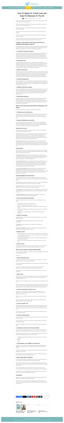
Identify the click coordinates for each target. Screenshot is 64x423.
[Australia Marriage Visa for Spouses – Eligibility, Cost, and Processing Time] (32, 407)
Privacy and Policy (23, 420)
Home (9, 7)
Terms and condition (17, 420)
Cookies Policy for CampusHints (41, 420)
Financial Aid (40, 7)
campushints (26, 18)
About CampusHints (33, 420)
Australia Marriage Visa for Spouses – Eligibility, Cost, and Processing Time (32, 411)
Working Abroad (22, 7)
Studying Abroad (51, 7)
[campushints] (32, 3)
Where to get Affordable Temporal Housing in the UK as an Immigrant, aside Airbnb (20, 411)
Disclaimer (48, 420)
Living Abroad (28, 7)
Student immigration (15, 7)
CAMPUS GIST (34, 7)
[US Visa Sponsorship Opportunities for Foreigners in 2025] (43, 407)
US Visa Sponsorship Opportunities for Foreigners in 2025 (43, 411)
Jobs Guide (45, 7)
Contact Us (28, 420)
